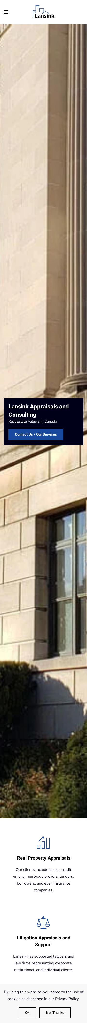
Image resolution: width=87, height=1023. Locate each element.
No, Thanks (55, 1012)
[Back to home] (43, 12)
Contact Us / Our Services (36, 434)
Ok (27, 1012)
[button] (6, 12)
